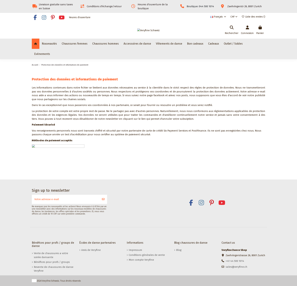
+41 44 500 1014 (235, 261)
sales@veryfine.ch (236, 266)
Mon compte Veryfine (141, 259)
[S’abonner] (103, 199)
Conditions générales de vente (147, 255)
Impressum (135, 250)
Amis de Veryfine (91, 250)
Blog (179, 250)
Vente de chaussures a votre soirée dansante (51, 255)
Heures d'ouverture (79, 17)
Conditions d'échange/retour (104, 6)
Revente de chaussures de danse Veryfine (53, 268)
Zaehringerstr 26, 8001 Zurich (244, 6)
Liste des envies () (255, 16)
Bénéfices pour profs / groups (52, 262)
